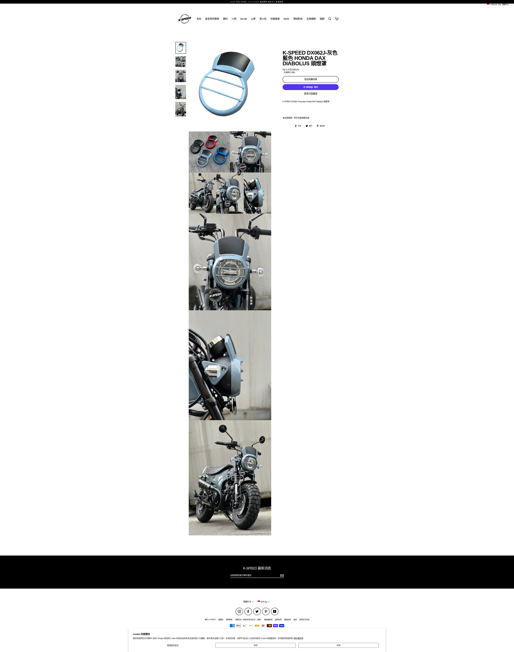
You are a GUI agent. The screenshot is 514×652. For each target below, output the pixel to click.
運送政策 (287, 620)
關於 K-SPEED (210, 620)
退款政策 (278, 620)
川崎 (234, 18)
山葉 (253, 18)
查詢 (295, 620)
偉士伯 (262, 18)
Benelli (243, 18)
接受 (256, 645)
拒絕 (338, 645)
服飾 (322, 18)
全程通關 (311, 18)
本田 (198, 18)
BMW (286, 18)
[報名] (281, 575)
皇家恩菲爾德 (212, 18)
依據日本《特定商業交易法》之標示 (248, 620)
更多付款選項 (310, 93)
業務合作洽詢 (304, 620)
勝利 (225, 18)
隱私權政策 (298, 638)
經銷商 (220, 620)
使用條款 (229, 620)
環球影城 (298, 18)
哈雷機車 (275, 18)
